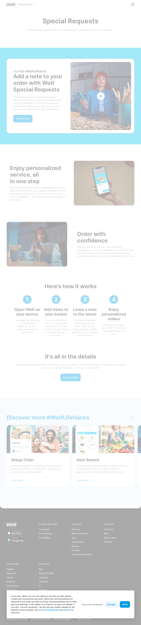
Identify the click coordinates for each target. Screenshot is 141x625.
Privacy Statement (50, 610)
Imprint (67, 610)
